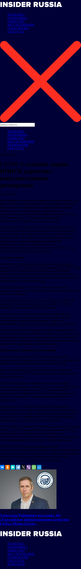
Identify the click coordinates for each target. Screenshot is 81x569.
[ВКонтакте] (2, 467)
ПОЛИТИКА (16, 14)
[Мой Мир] (39, 467)
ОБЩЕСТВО (16, 21)
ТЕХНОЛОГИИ (18, 28)
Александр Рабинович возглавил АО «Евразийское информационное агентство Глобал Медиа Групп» (34, 519)
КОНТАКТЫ (16, 564)
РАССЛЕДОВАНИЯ (21, 24)
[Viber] (28, 467)
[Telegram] (18, 467)
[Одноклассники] (7, 467)
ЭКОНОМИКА (18, 18)
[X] (23, 467)
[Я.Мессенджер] (13, 467)
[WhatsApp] (34, 467)
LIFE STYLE (16, 31)
